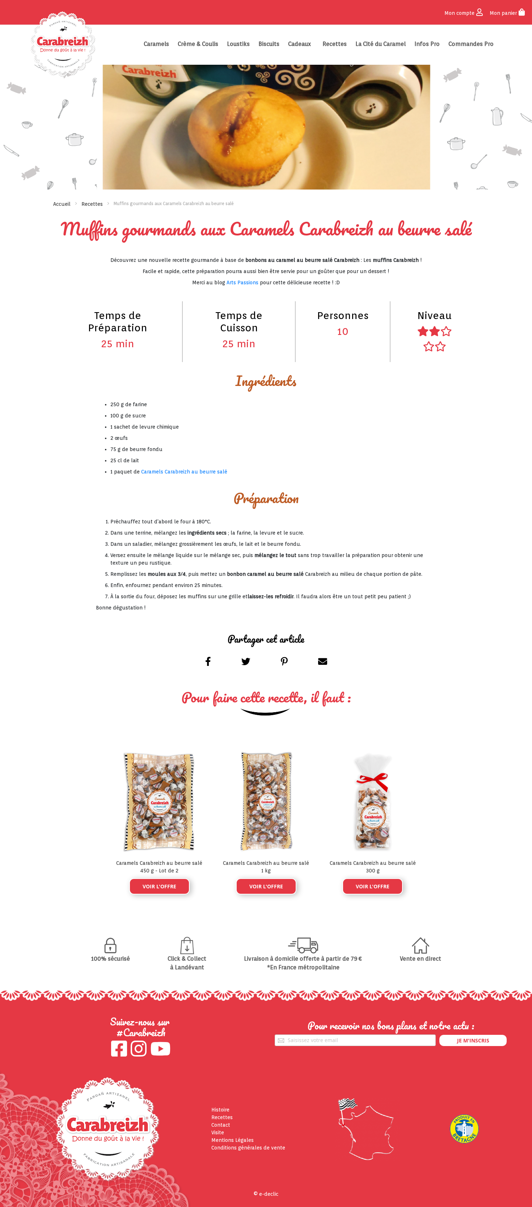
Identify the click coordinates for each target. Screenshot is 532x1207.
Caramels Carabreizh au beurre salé (184, 472)
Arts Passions (242, 282)
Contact (220, 1125)
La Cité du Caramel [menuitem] (380, 44)
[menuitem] (156, 44)
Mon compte (459, 13)
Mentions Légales (232, 1140)
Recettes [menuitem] (334, 44)
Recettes (92, 204)
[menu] (320, 44)
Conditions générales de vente (248, 1148)
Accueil (62, 204)
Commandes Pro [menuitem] (471, 44)
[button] (209, 663)
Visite (217, 1132)
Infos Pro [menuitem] (427, 44)
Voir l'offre (159, 886)
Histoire (220, 1110)
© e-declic (266, 1194)
